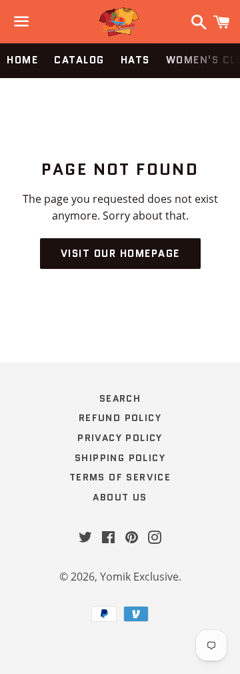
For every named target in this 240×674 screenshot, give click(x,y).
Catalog (79, 60)
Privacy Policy (120, 437)
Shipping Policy (120, 457)
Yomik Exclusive (139, 576)
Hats (135, 60)
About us (120, 497)
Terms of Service (120, 477)
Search (120, 398)
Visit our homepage (120, 253)
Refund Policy (120, 417)
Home (22, 60)
